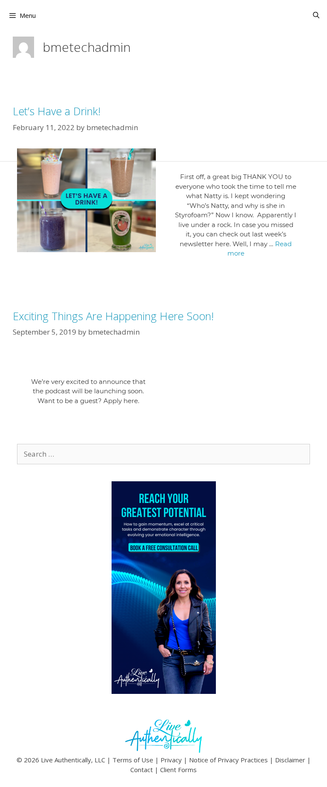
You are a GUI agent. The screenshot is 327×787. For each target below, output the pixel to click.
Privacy (171, 760)
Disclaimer (290, 760)
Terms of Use (132, 760)
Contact (141, 769)
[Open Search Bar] (316, 15)
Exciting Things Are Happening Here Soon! (113, 316)
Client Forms (178, 769)
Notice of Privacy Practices (228, 760)
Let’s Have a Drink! (56, 111)
